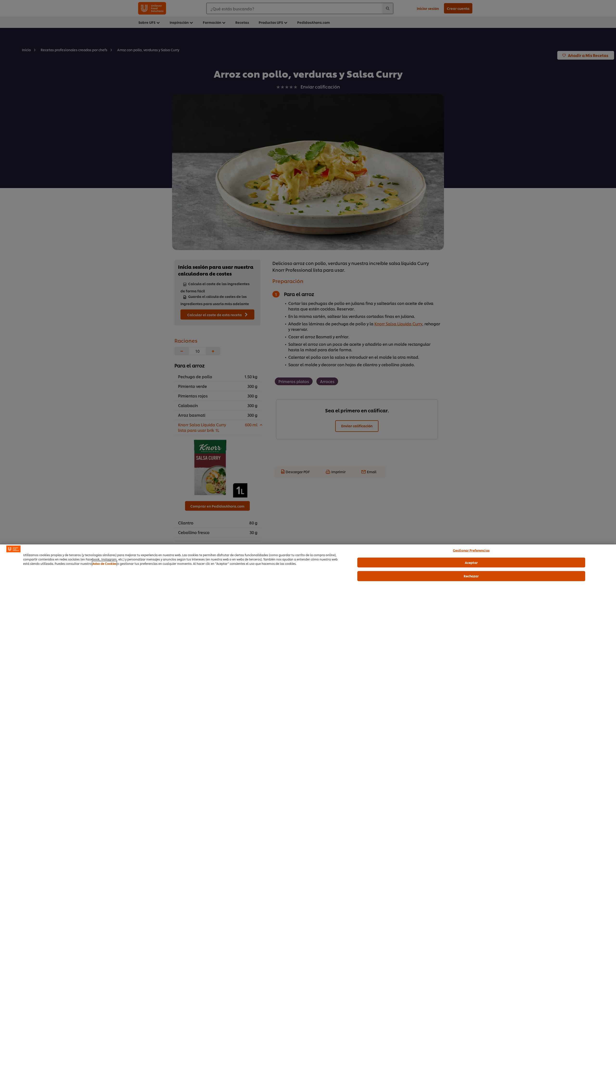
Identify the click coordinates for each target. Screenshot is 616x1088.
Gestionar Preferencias (471, 550)
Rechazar (471, 576)
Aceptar (471, 562)
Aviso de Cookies (104, 563)
